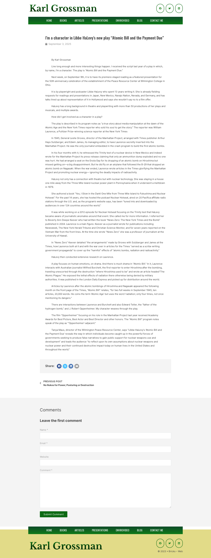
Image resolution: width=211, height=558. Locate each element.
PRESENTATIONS (100, 20)
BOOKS (63, 20)
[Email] (76, 366)
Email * (44, 443)
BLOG (139, 20)
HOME (49, 20)
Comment (46, 470)
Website (44, 456)
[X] (65, 366)
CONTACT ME (156, 20)
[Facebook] (59, 366)
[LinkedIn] (71, 366)
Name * (44, 429)
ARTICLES (79, 20)
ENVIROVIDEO (122, 20)
